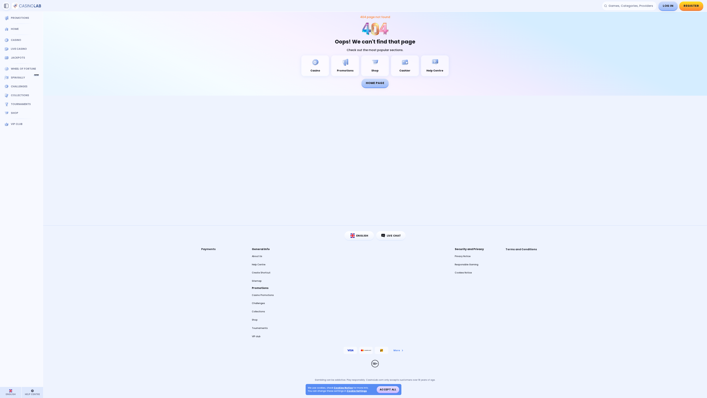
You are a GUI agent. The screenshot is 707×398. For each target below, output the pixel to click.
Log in (668, 6)
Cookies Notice (463, 272)
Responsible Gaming (466, 264)
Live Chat (394, 236)
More (396, 350)
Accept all (388, 389)
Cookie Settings (357, 391)
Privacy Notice (463, 256)
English (362, 236)
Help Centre (258, 264)
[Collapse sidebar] (6, 6)
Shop (255, 319)
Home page (375, 83)
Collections (258, 311)
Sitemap (257, 280)
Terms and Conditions (521, 249)
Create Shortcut (261, 272)
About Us (257, 256)
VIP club (256, 336)
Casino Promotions (263, 295)
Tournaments (260, 328)
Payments (208, 249)
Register (691, 6)
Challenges (258, 303)
